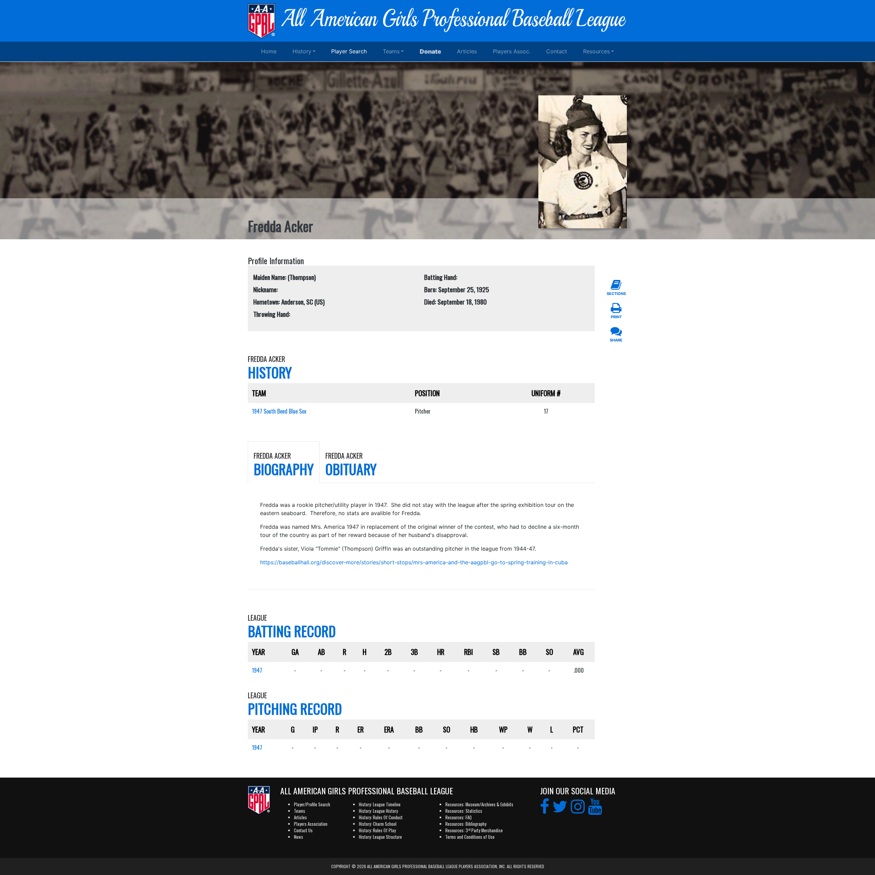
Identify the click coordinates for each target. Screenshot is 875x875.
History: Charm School (377, 824)
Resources (596, 51)
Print (616, 316)
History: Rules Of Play (377, 830)
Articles (467, 51)
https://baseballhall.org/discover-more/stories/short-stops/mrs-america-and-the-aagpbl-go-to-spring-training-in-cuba (414, 562)
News (298, 837)
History (302, 51)
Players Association (310, 824)
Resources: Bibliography (465, 824)
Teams (391, 51)
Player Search (349, 51)
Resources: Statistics (463, 811)
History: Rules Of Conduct (381, 817)
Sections (616, 293)
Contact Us (303, 830)
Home (269, 51)
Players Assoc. (511, 51)
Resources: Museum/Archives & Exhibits (479, 804)
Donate (430, 51)
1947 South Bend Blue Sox (279, 411)
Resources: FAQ (458, 817)
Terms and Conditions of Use (470, 837)
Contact (556, 51)
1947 (257, 670)
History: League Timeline (380, 804)
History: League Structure (380, 837)
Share (616, 340)
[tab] (284, 462)
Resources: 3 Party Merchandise (474, 830)
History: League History (378, 811)
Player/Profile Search (312, 804)
